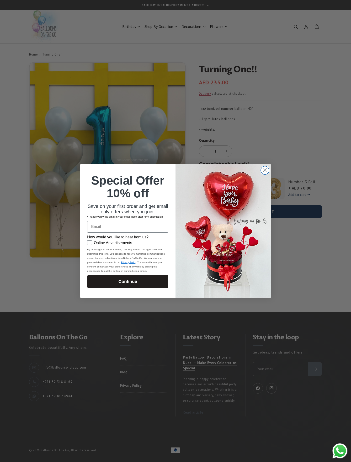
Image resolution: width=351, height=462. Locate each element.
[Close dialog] (265, 170)
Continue (127, 281)
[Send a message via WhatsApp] (340, 451)
